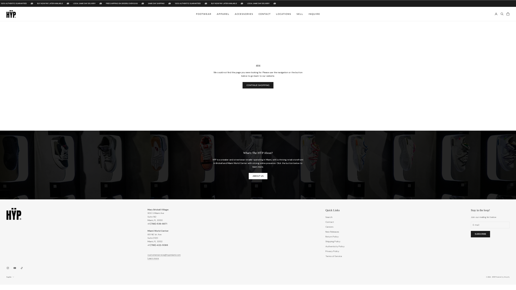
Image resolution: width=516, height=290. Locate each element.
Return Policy (332, 236)
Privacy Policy (332, 251)
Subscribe (480, 234)
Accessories (244, 14)
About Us (258, 176)
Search (328, 217)
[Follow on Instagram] (7, 268)
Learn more (153, 258)
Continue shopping (258, 85)
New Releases (332, 231)
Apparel (223, 14)
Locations (283, 14)
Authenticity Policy (335, 246)
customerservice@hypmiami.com (164, 254)
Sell (300, 14)
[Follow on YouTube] (14, 268)
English (8, 277)
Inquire (314, 14)
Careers (329, 226)
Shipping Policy (332, 241)
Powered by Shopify (503, 277)
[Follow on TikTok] (21, 268)
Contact (265, 14)
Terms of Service (333, 256)
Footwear (203, 14)
